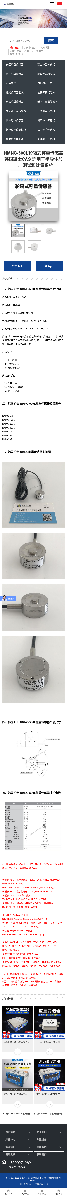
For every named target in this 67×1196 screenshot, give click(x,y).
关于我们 (42, 1132)
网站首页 (10, 1132)
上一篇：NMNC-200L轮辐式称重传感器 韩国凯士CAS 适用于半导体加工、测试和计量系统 (18, 1113)
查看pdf (49, 266)
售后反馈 (10, 1154)
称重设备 (42, 1139)
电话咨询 (8, 1194)
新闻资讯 (10, 1147)
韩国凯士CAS (19, 297)
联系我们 (17, 266)
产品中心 (10, 1139)
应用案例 (42, 1147)
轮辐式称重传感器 (26, 312)
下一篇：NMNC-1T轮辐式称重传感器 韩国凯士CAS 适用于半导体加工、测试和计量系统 (49, 1113)
